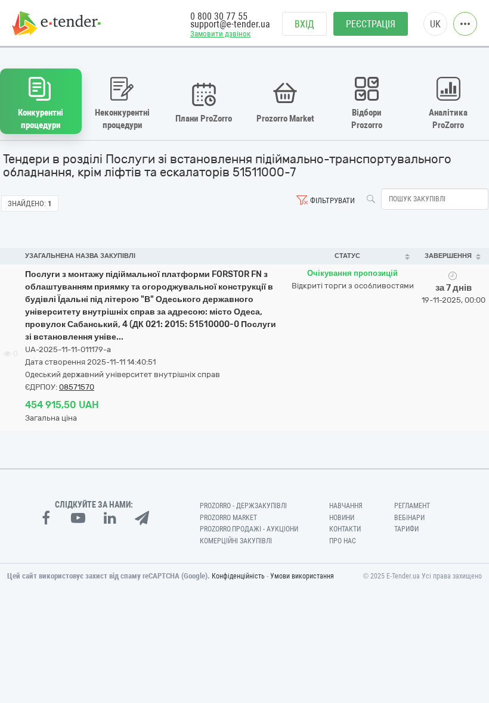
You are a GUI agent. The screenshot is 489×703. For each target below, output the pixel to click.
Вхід (304, 24)
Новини (341, 518)
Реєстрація (370, 24)
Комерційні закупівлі (236, 541)
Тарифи (406, 529)
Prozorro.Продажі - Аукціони (249, 529)
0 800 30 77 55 (218, 16)
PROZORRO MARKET (228, 518)
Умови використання (302, 576)
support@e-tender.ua (230, 24)
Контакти (345, 529)
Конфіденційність (238, 576)
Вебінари (409, 518)
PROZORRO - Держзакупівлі (243, 506)
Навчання (346, 506)
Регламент (412, 506)
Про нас (342, 541)
